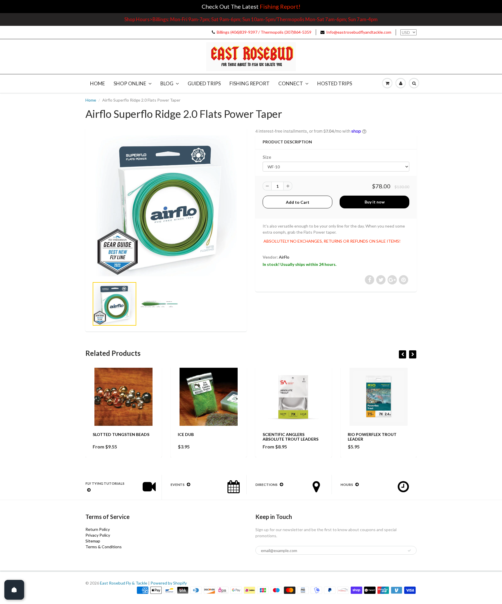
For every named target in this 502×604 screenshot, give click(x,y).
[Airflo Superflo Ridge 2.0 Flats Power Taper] (166, 205)
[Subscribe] (409, 550)
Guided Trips (204, 83)
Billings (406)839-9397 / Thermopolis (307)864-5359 (264, 32)
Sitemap (92, 540)
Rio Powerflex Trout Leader (372, 436)
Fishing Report (250, 83)
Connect (290, 83)
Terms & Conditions (103, 546)
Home (97, 83)
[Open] (14, 590)
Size (267, 157)
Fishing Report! (280, 6)
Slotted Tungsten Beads (121, 434)
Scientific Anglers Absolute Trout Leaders (290, 436)
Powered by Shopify (168, 582)
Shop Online (130, 83)
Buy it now (375, 201)
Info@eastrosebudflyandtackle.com (358, 32)
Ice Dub (186, 434)
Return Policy (97, 529)
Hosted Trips (334, 83)
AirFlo (284, 257)
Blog (166, 83)
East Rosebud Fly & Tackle (123, 582)
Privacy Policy (97, 535)
